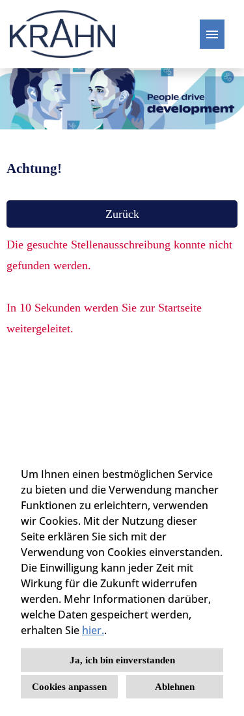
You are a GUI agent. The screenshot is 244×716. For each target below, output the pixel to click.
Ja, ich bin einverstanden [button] (122, 660)
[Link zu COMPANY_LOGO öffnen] (62, 34)
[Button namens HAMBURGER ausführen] (212, 34)
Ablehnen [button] (175, 687)
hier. (93, 630)
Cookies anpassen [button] (69, 687)
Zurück (122, 213)
